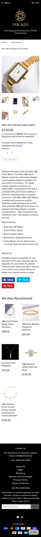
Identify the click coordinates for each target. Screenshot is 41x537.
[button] (20, 134)
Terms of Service (20, 483)
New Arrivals (16, 42)
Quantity (5, 148)
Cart (37, 3)
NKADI (21, 524)
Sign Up (35, 507)
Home (4, 42)
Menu (7, 3)
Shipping (6, 136)
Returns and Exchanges (20, 476)
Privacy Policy (21, 480)
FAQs (20, 470)
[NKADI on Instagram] (22, 517)
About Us (20, 466)
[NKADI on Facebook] (18, 517)
